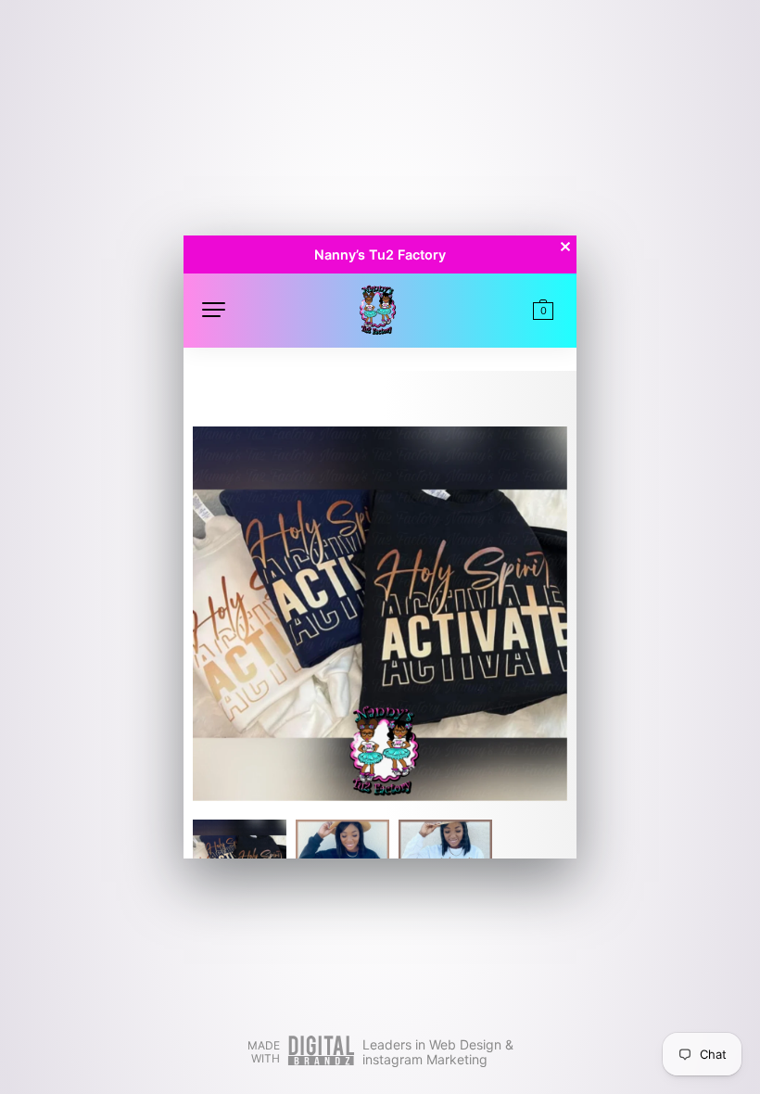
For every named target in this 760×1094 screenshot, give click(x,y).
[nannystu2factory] (377, 308)
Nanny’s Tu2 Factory (380, 254)
